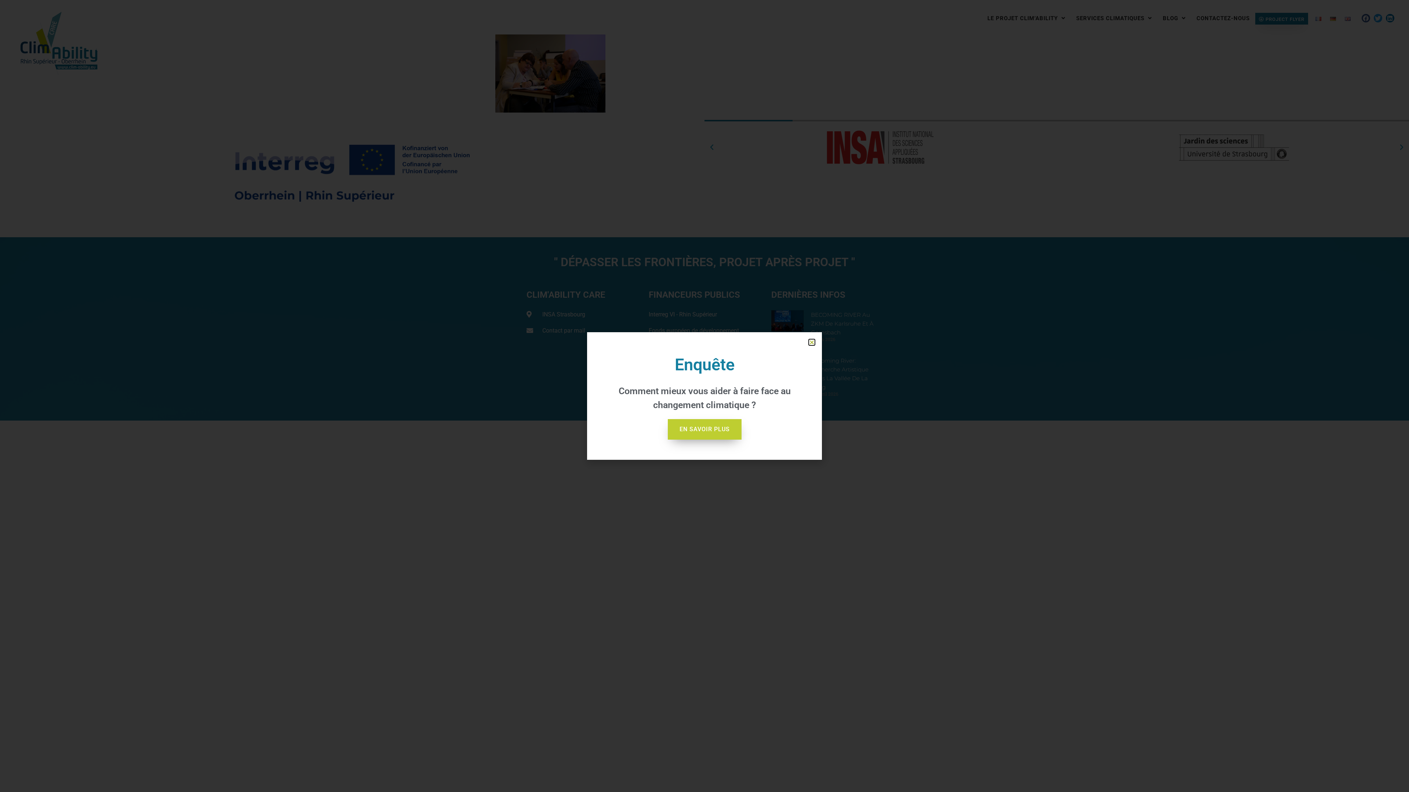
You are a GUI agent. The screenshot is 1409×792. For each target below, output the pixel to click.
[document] (704, 396)
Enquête (705, 364)
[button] (812, 342)
